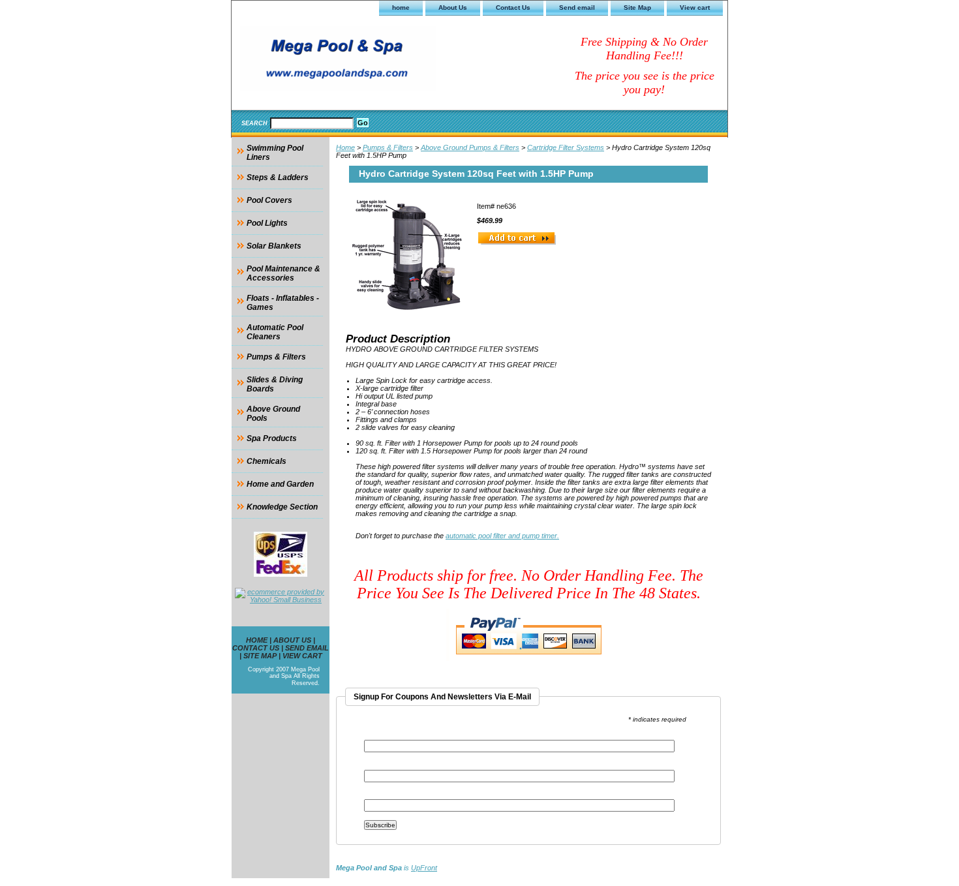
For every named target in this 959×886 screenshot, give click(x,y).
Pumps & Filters (388, 147)
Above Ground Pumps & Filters (470, 147)
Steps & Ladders (278, 177)
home (401, 7)
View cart (695, 7)
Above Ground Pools (273, 414)
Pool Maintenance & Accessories (283, 273)
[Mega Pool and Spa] (395, 60)
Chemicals (266, 461)
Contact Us (513, 7)
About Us (452, 7)
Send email (577, 7)
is (386, 868)
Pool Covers (269, 200)
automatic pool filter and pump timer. (502, 536)
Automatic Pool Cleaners (275, 332)
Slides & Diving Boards (275, 384)
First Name (383, 766)
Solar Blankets (274, 246)
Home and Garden (280, 484)
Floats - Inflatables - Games (283, 303)
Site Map (637, 7)
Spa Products (272, 438)
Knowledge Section (282, 507)
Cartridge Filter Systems (565, 147)
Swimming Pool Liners (275, 153)
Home (345, 147)
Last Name (382, 795)
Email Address (392, 736)
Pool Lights (267, 223)
